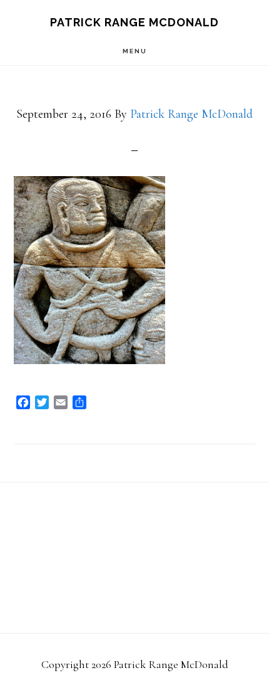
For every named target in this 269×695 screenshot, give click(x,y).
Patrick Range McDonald (134, 22)
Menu (135, 51)
